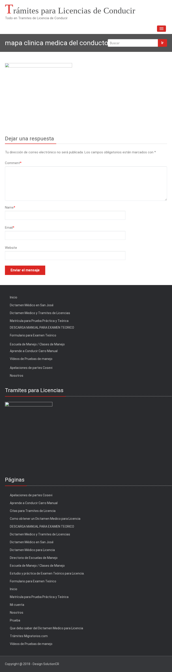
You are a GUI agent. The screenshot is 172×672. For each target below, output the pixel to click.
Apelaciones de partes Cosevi (31, 368)
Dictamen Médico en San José (32, 305)
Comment (13, 163)
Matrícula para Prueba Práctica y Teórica (39, 321)
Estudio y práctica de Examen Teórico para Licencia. (47, 573)
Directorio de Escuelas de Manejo (34, 558)
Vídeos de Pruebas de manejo (31, 359)
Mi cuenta (17, 604)
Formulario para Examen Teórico (33, 335)
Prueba (15, 620)
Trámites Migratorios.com (29, 636)
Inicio (13, 297)
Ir (162, 43)
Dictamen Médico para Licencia (32, 550)
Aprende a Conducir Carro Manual (34, 351)
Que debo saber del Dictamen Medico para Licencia (46, 628)
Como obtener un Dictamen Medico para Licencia (45, 518)
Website (11, 248)
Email (9, 228)
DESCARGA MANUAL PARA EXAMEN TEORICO (42, 327)
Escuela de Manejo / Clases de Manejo (37, 344)
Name (10, 207)
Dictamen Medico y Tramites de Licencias (40, 313)
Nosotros (16, 375)
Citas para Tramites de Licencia (33, 511)
